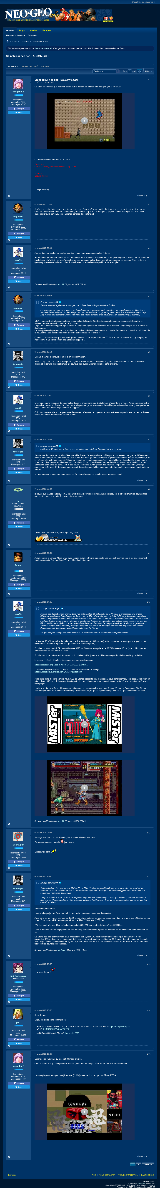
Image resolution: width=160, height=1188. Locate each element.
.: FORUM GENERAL (40, 41)
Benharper (18, 844)
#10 (148, 602)
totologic (18, 364)
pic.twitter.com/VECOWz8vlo (56, 1029)
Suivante (148, 1164)
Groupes (46, 30)
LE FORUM (24, 41)
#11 (148, 833)
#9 (149, 553)
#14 (148, 1010)
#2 (149, 204)
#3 (149, 248)
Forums (10, 30)
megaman (18, 216)
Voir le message (60, 302)
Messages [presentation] (13, 66)
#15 (148, 1054)
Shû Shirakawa (18, 976)
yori (18, 1022)
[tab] (12, 66)
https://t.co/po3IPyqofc (119, 1026)
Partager (20, 109)
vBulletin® (141, 1183)
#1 (149, 80)
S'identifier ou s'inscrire (142, 2)
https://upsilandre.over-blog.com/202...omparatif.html (58, 672)
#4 (149, 296)
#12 (148, 877)
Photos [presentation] (45, 66)
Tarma (18, 565)
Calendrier (32, 35)
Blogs (22, 30)
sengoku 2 (18, 91)
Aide (94, 1175)
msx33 (18, 260)
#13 (148, 964)
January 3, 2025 (72, 1033)
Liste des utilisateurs (15, 35)
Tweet (20, 112)
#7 (149, 440)
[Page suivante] (141, 71)
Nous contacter (107, 1175)
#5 (149, 352)
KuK (18, 501)
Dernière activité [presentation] (29, 66)
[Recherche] (118, 71)
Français (12, 1175)
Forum (14, 41)
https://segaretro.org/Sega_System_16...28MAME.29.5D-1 (61, 665)
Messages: (16, 104)
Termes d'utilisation (128, 1175)
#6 (149, 396)
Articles (33, 30)
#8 (149, 489)
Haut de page (147, 1175)
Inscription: (18, 100)
